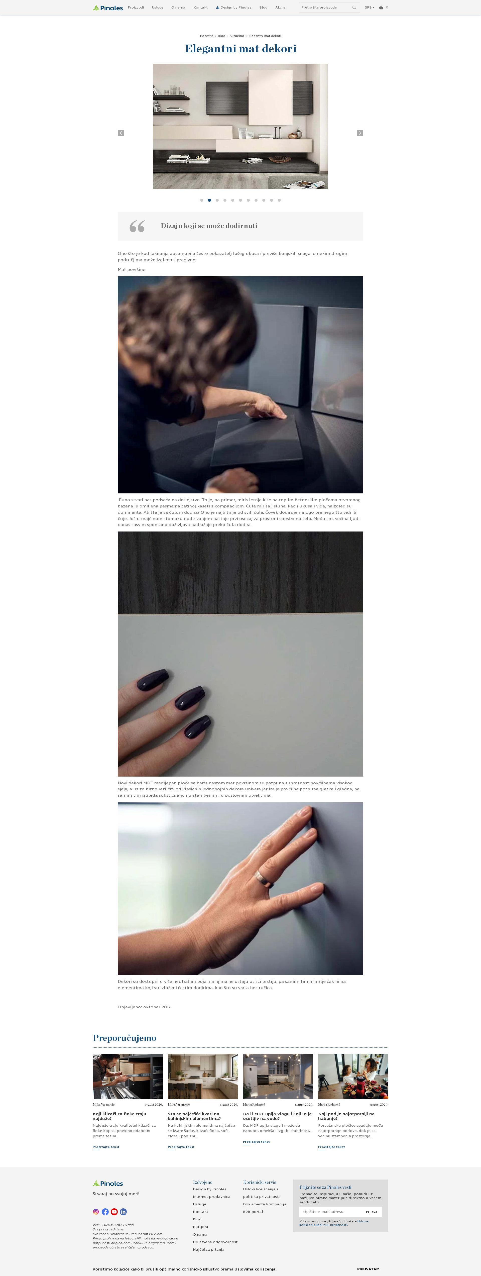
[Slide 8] (256, 200)
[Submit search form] (354, 8)
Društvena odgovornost (215, 1242)
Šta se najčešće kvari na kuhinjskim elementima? (194, 1116)
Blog (263, 8)
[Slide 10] (271, 200)
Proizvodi (136, 8)
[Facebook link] (105, 1211)
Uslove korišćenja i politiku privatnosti (333, 1223)
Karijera (200, 1227)
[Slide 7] (248, 200)
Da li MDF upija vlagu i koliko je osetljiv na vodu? (277, 1116)
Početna (206, 36)
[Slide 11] (279, 200)
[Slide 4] (224, 200)
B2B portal (253, 1212)
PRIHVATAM (368, 1269)
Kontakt (200, 8)
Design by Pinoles (235, 8)
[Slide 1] (201, 200)
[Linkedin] (123, 1211)
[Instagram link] (96, 1211)
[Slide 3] (217, 200)
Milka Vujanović (103, 1104)
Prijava (371, 1212)
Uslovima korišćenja (255, 1269)
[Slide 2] (209, 200)
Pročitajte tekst (106, 1147)
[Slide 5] (232, 200)
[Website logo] (108, 8)
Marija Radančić (254, 1104)
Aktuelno (236, 36)
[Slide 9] (263, 200)
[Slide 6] (240, 200)
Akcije (280, 8)
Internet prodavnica (211, 1197)
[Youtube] (114, 1211)
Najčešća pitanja (208, 1249)
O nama (178, 8)
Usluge (157, 8)
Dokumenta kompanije (265, 1204)
